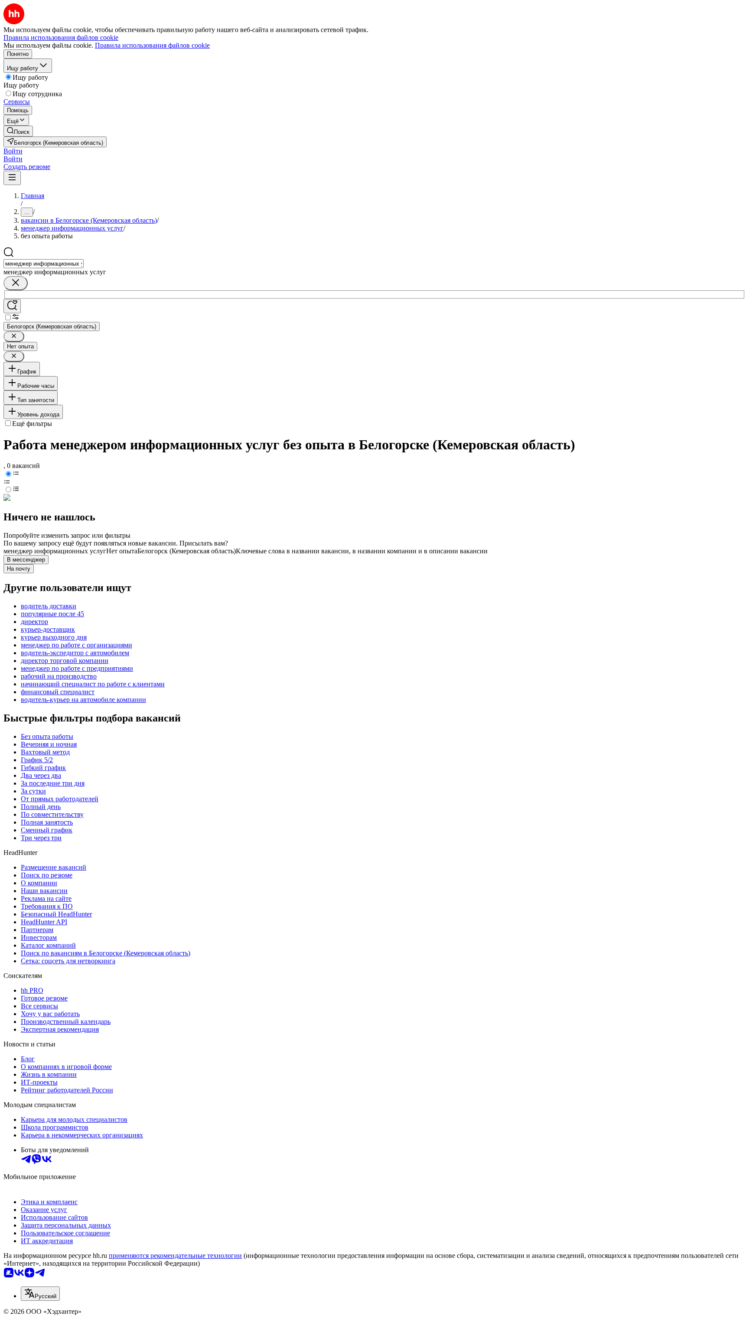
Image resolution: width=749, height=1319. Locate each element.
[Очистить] (15, 283)
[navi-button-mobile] (12, 178)
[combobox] (43, 263)
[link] (18, 131)
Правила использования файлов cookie (152, 45)
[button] (13, 151)
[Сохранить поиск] (12, 306)
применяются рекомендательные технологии (175, 1255)
